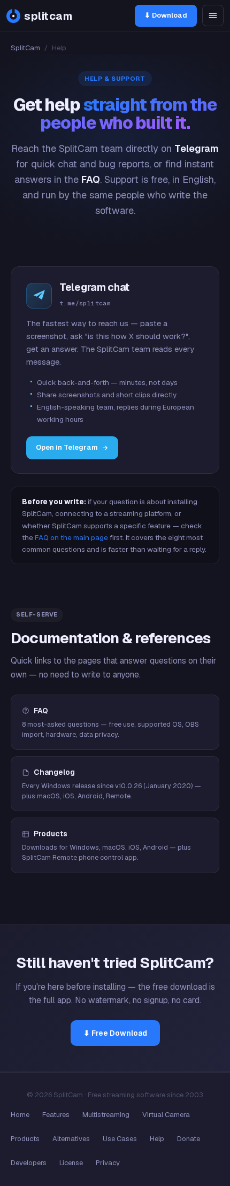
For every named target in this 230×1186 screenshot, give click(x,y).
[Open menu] (213, 15)
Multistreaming (105, 1114)
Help (157, 1138)
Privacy (108, 1162)
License (71, 1162)
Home (20, 1114)
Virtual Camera (166, 1114)
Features (56, 1114)
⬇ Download (165, 15)
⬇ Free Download (115, 1033)
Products (25, 1138)
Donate (188, 1138)
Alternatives (71, 1138)
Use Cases (120, 1138)
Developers (29, 1162)
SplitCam (25, 47)
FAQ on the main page (71, 537)
